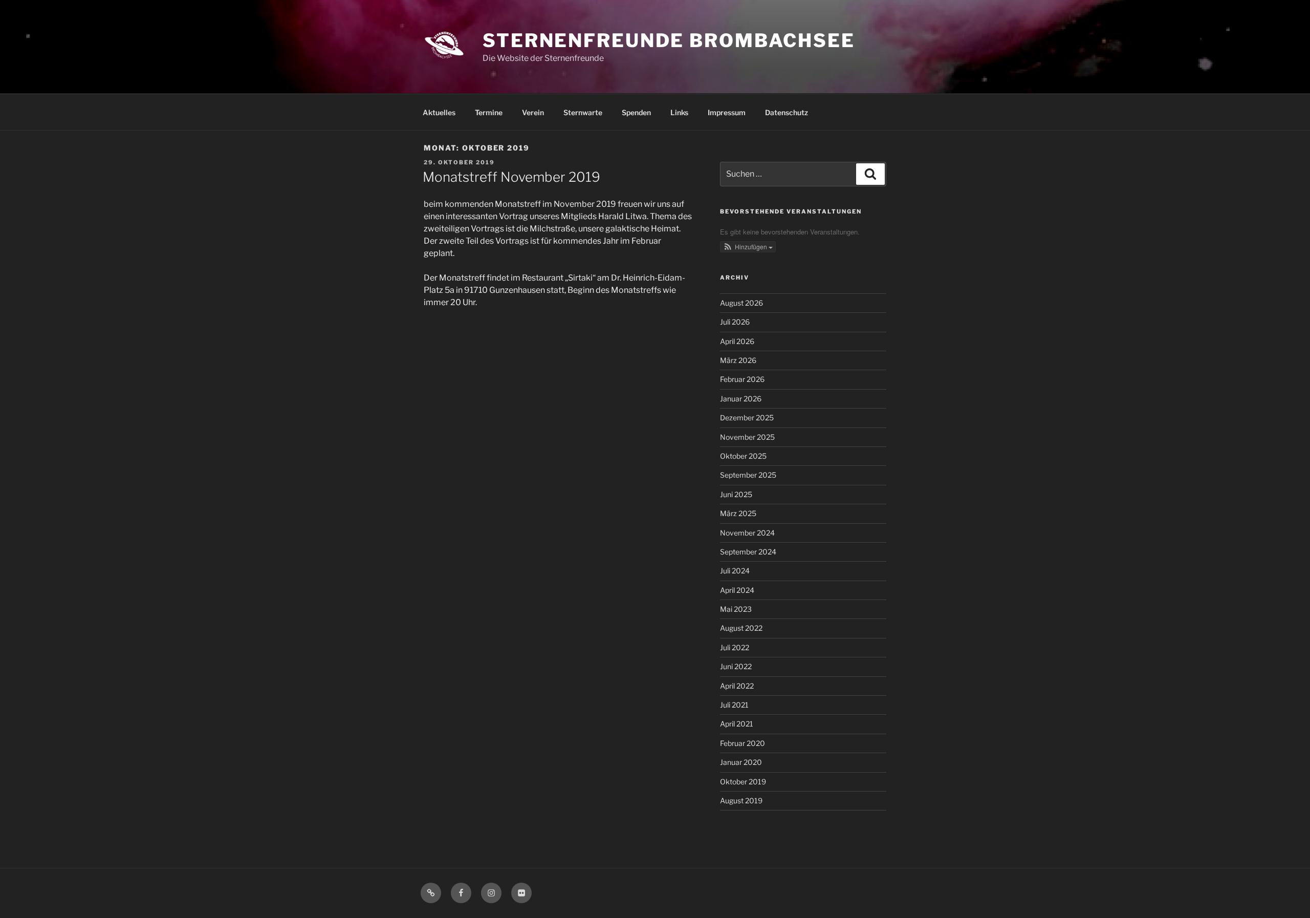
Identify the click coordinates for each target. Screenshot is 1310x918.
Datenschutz (786, 112)
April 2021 (736, 723)
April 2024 (737, 590)
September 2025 (748, 475)
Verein (533, 112)
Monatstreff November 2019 (511, 177)
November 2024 (747, 532)
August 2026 (741, 302)
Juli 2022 (734, 647)
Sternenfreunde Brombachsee (669, 40)
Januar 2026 (740, 398)
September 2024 (748, 551)
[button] (748, 247)
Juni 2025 (736, 494)
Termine (489, 112)
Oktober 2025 (743, 456)
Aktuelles (439, 112)
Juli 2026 (735, 321)
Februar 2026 (742, 379)
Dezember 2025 (747, 417)
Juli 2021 (734, 704)
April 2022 (737, 685)
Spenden (636, 112)
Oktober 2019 (743, 781)
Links (679, 112)
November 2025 (747, 437)
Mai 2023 (736, 609)
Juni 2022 (736, 666)
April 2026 (737, 341)
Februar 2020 (742, 743)
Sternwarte (582, 112)
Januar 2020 (741, 762)
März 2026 (738, 360)
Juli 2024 (735, 570)
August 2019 (741, 800)
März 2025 (738, 513)
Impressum (727, 112)
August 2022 (741, 628)
